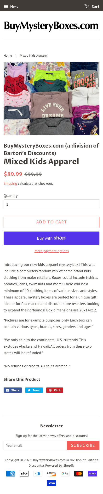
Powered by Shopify (59, 465)
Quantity (10, 195)
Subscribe (83, 445)
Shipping (10, 183)
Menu (13, 6)
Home (8, 56)
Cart (95, 6)
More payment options (51, 251)
